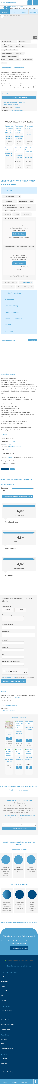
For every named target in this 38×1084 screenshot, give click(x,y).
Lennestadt (8, 444)
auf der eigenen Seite (19, 905)
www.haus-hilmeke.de (17, 110)
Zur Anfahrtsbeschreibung (9, 705)
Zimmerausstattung (12, 312)
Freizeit (8, 325)
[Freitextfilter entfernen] (30, 2)
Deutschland (8, 449)
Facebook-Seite (27, 282)
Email (3, 654)
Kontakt (13, 468)
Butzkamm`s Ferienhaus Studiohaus (19, 137)
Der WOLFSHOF (29, 156)
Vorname (4, 640)
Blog (2, 995)
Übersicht (4, 12)
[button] (19, 27)
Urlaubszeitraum (6, 606)
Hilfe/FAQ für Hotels (6, 1010)
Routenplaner (33, 340)
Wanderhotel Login (8, 1072)
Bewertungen (33, 12)
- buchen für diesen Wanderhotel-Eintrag (32, 906)
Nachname (5, 647)
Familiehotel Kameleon (9, 154)
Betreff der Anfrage (7, 624)
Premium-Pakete (5, 1029)
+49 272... (10, 107)
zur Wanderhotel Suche (2, 7)
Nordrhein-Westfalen (15, 446)
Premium (34, 123)
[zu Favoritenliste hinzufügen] (2, 16)
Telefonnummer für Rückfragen (11, 661)
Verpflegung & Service (13, 318)
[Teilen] (31, 1081)
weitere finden (18, 869)
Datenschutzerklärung (9, 677)
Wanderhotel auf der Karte (10, 104)
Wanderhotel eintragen (7, 1024)
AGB (2, 1044)
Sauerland (11, 457)
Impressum (4, 1039)
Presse (3, 986)
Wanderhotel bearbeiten (7, 1019)
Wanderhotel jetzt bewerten (18, 496)
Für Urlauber (4, 981)
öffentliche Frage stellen (20, 828)
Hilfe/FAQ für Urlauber (7, 1015)
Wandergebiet (9, 299)
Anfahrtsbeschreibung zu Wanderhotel (14, 102)
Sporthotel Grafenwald (19, 156)
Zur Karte (5, 703)
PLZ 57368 (12, 441)
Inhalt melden (23, 790)
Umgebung (8, 331)
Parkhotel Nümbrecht (9, 137)
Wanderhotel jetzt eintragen (19, 948)
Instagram (4, 1063)
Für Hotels (4, 976)
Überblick (8, 190)
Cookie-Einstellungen (19, 234)
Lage (14, 12)
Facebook (4, 1058)
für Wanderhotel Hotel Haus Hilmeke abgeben (5, 871)
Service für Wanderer (12, 293)
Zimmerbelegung (7, 615)
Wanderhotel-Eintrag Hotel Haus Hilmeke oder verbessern (6, 906)
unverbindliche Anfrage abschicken (13, 681)
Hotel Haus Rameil (29, 133)
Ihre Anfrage (5, 631)
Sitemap (3, 1000)
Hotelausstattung (11, 306)
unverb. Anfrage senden (20, 97)
